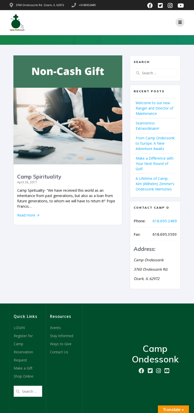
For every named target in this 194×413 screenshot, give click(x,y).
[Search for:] (155, 73)
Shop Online (23, 376)
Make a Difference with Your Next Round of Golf (155, 163)
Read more (26, 215)
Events (55, 327)
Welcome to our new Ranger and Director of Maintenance (154, 108)
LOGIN (19, 327)
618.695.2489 (165, 220)
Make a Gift (23, 368)
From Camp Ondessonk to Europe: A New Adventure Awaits (155, 143)
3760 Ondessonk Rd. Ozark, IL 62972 (40, 5)
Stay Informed (61, 335)
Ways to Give (60, 343)
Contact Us (59, 352)
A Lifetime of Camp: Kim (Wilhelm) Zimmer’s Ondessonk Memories (155, 183)
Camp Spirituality (39, 176)
